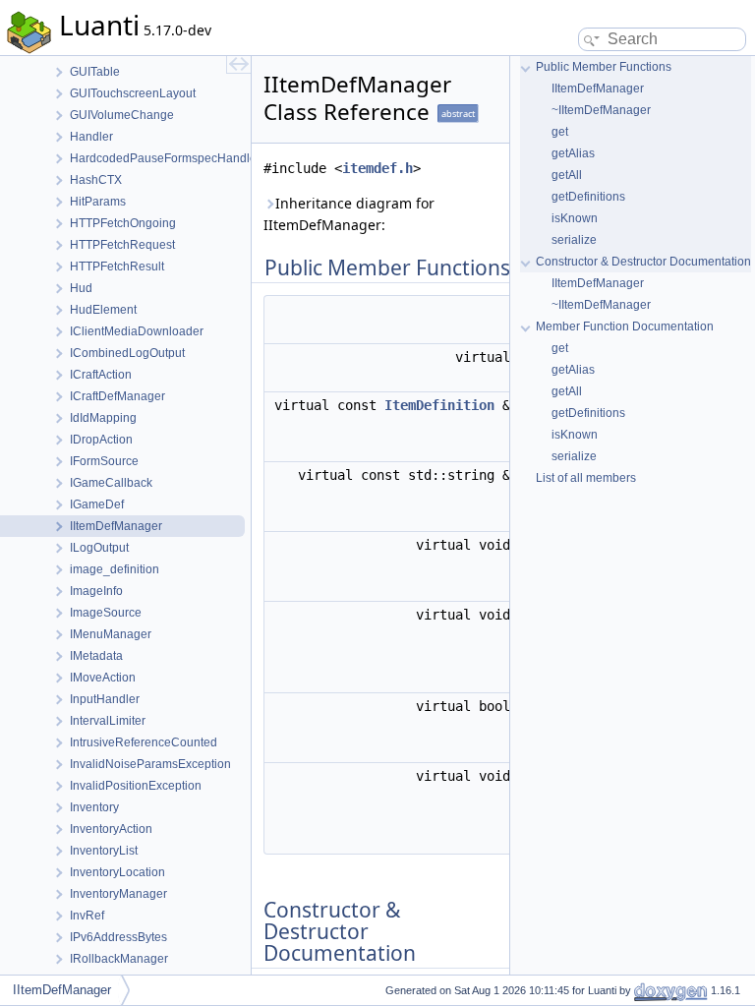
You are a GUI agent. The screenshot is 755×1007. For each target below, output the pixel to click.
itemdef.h (377, 168)
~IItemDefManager (601, 110)
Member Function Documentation (625, 326)
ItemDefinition (439, 405)
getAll (567, 175)
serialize (574, 240)
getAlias (573, 153)
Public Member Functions (603, 67)
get (560, 132)
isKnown (575, 218)
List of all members (586, 478)
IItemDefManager (598, 88)
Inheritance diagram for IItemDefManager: (349, 214)
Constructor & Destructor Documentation (643, 261)
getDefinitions (588, 197)
